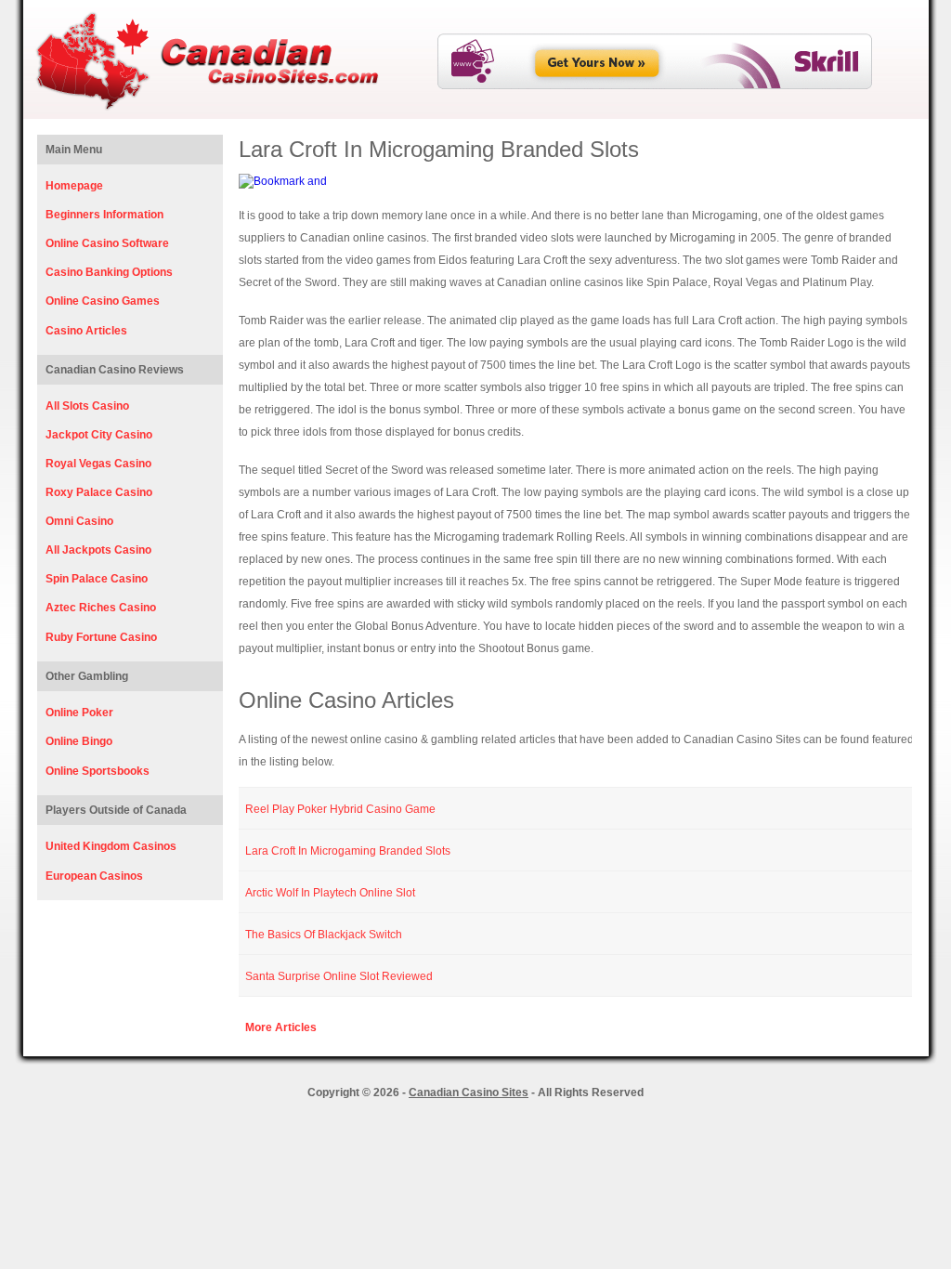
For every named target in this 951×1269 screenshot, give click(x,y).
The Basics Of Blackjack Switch (323, 934)
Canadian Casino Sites (468, 1092)
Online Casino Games (103, 300)
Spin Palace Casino (97, 578)
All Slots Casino (87, 405)
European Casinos (94, 876)
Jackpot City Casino (99, 434)
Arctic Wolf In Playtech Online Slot (330, 892)
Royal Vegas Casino (98, 463)
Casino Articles (86, 330)
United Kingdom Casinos (111, 846)
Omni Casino (79, 521)
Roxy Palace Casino (99, 492)
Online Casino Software (107, 243)
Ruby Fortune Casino (101, 637)
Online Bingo (79, 741)
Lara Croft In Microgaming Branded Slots (347, 850)
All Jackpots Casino (98, 549)
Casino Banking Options (109, 272)
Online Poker (79, 712)
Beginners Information (104, 214)
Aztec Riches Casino (101, 607)
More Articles (281, 1027)
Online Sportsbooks (98, 771)
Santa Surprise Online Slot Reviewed (339, 976)
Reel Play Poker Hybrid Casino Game (340, 809)
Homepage (74, 185)
